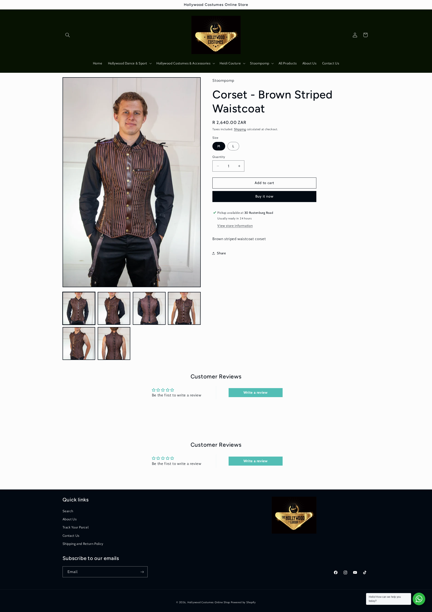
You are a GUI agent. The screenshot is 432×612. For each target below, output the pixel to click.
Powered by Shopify (243, 602)
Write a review (255, 392)
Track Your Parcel (76, 527)
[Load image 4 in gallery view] (184, 308)
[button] (68, 35)
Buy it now (264, 196)
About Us (70, 519)
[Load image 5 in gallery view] (79, 343)
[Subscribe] (142, 571)
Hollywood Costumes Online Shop (208, 602)
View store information (235, 226)
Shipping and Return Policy (83, 544)
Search (68, 511)
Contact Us (71, 536)
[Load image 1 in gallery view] (79, 308)
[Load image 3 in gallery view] (149, 308)
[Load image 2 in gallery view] (114, 308)
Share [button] (221, 253)
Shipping (240, 129)
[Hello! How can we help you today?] (419, 599)
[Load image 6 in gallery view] (114, 343)
